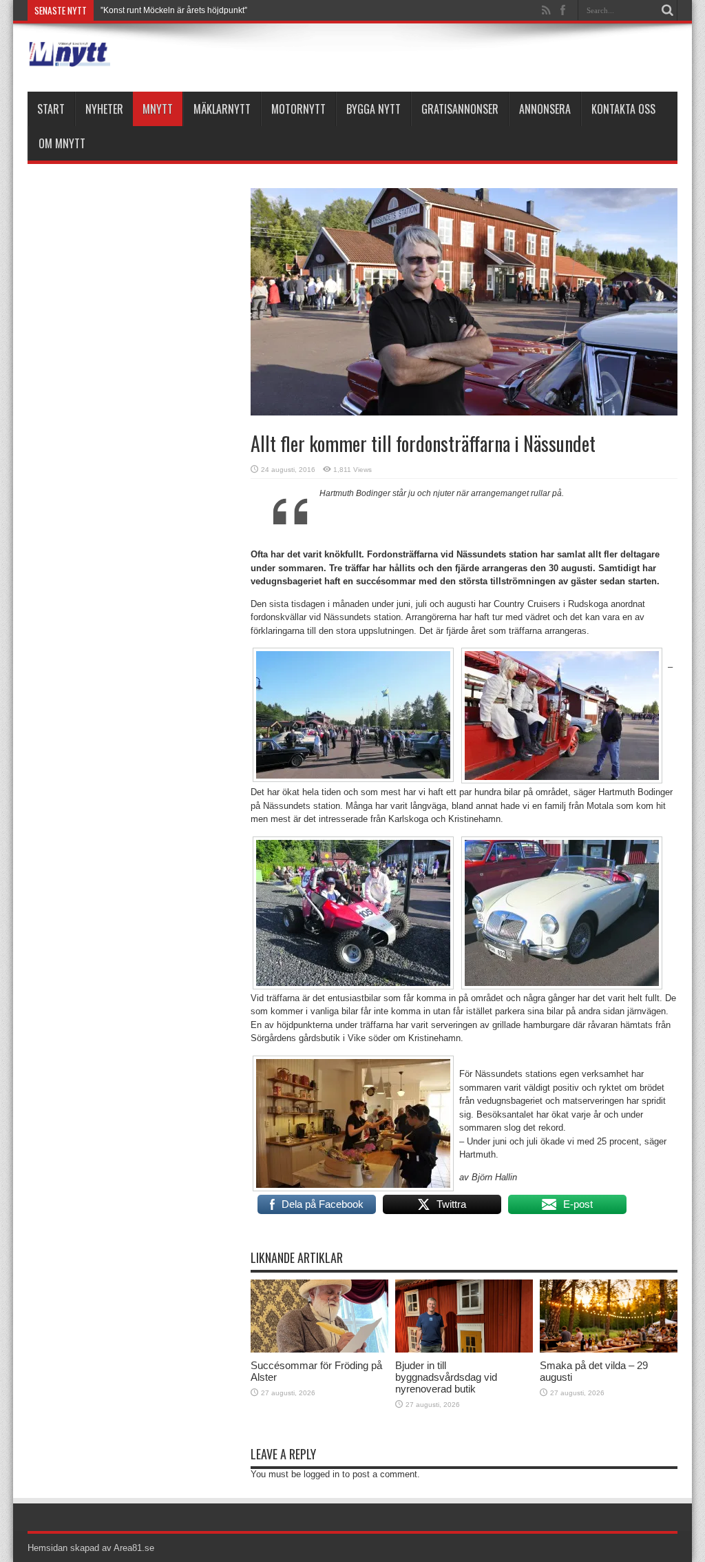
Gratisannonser (459, 109)
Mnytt (158, 109)
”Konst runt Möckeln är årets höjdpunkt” (174, 10)
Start (51, 109)
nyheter (104, 109)
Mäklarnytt (222, 109)
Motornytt (298, 109)
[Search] (667, 10)
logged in (321, 1474)
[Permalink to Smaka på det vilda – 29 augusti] (608, 1349)
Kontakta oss (623, 109)
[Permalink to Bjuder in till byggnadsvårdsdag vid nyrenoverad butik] (464, 1349)
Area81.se (134, 1548)
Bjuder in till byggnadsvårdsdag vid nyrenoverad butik (446, 1377)
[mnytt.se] (69, 57)
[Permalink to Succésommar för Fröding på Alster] (319, 1349)
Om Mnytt (62, 143)
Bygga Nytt (373, 109)
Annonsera (545, 109)
